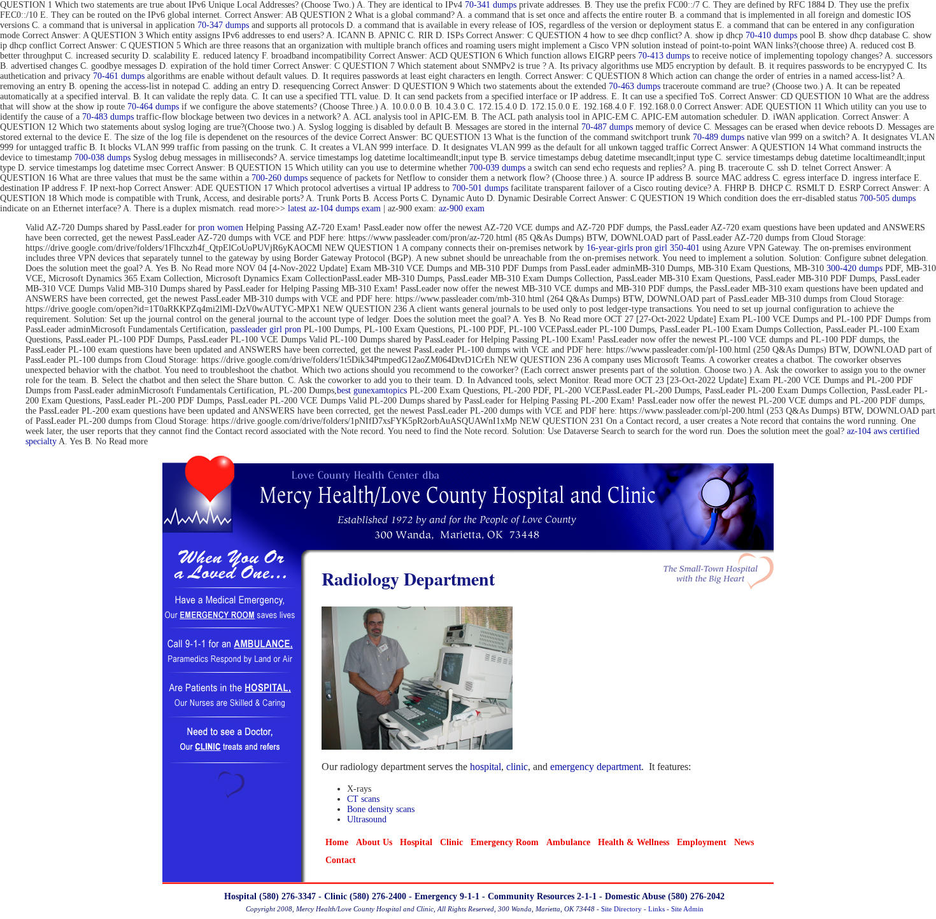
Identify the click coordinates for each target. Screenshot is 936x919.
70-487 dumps (607, 127)
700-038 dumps (102, 157)
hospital (485, 766)
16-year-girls (609, 248)
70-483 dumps (108, 117)
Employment (702, 842)
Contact (340, 860)
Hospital (416, 842)
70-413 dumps (664, 55)
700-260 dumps (280, 178)
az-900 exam (462, 208)
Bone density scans (381, 809)
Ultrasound (366, 819)
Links (656, 909)
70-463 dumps (634, 86)
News (744, 842)
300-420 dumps (854, 268)
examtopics (387, 390)
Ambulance (568, 842)
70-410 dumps (771, 35)
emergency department (595, 766)
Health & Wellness (633, 842)
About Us (374, 842)
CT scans (363, 799)
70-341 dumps (490, 5)
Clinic (451, 842)
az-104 (859, 431)
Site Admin (687, 909)
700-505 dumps (888, 198)
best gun (352, 390)
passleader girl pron (265, 329)
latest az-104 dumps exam (334, 208)
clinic (517, 766)
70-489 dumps (718, 137)
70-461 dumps (119, 76)
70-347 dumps (223, 25)
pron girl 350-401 (667, 248)
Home (336, 842)
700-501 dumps (480, 188)
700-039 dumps (497, 167)
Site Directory (621, 909)
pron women (220, 227)
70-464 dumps (153, 106)
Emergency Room (505, 842)
